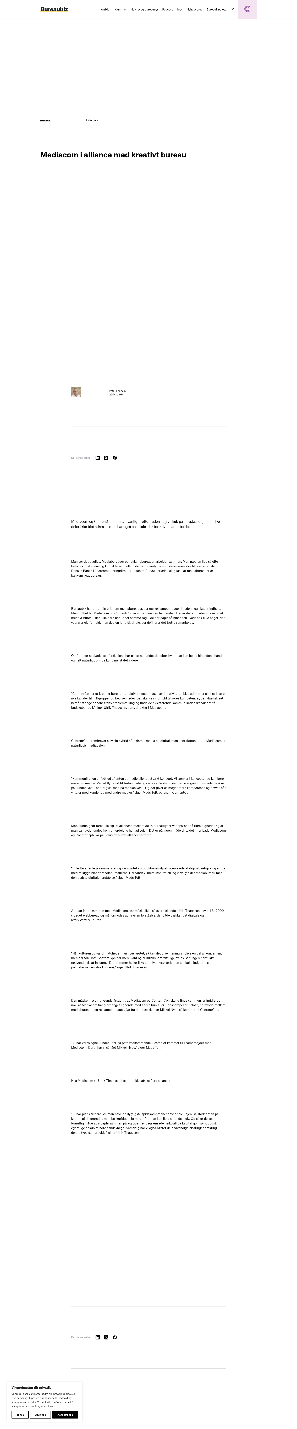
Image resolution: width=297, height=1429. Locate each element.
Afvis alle (40, 1414)
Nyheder (45, 120)
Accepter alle (65, 1414)
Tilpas (20, 1414)
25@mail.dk (116, 394)
